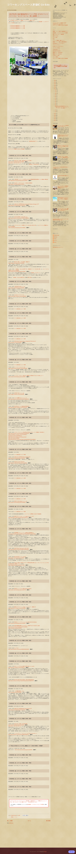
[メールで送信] (23, 815)
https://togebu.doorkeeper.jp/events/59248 (16, 287)
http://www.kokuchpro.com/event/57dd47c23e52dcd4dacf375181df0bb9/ (22, 439)
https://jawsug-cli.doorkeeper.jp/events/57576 (16, 205)
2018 (55, 87)
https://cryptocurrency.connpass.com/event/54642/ (17, 368)
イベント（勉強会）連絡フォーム (58, 40)
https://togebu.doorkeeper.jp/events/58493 (16, 263)
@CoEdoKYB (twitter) (56, 50)
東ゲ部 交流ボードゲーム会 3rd (20, 556)
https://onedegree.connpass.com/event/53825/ (17, 434)
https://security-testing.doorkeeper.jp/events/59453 (17, 626)
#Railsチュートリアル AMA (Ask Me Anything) (22, 588)
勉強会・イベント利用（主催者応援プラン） (60, 31)
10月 (56, 93)
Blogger (45, 851)
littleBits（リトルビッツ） (36, 272)
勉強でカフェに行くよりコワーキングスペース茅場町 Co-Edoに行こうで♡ (63, 146)
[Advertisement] (17, 835)
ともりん (55, 240)
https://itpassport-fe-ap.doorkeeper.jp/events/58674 (18, 180)
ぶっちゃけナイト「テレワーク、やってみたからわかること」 (25, 733)
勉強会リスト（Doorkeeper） (58, 52)
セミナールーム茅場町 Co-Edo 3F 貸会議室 (16, 149)
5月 (55, 101)
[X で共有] (25, 815)
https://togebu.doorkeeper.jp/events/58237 (16, 557)
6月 (55, 99)
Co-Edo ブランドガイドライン (58, 46)
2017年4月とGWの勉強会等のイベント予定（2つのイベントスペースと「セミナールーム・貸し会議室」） (61, 107)
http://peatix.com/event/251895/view (15, 435)
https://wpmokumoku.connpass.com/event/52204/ (17, 407)
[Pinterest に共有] (27, 815)
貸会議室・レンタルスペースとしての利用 (35, 804)
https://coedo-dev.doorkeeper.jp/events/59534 (17, 502)
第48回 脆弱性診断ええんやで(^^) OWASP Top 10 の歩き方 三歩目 (27, 625)
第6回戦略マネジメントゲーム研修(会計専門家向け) (24, 532)
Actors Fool (10, 726)
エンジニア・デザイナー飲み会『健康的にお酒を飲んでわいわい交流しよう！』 (29, 375)
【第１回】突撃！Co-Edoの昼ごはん (21, 216)
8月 (55, 96)
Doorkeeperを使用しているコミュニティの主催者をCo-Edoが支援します (61, 66)
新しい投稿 (9, 820)
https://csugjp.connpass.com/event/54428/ (16, 394)
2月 (55, 110)
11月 (56, 91)
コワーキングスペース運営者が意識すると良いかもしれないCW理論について (63, 187)
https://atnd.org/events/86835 (13, 438)
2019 (55, 85)
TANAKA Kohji (56, 235)
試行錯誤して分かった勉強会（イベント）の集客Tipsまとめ (63, 157)
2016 (55, 113)
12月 (56, 90)
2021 (55, 82)
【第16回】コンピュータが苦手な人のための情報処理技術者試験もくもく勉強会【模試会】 (31, 179)
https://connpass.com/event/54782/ (15, 628)
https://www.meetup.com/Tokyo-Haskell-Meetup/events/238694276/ (21, 680)
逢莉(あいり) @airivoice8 (34, 164)
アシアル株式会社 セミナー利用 (20, 318)
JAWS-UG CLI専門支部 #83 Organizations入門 (23, 708)
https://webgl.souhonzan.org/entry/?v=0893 (16, 565)
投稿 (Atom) (11, 823)
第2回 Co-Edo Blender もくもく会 (20, 501)
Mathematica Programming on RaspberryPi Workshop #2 (25, 341)
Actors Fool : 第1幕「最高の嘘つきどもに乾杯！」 (23, 160)
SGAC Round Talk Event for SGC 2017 (21, 548)
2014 (55, 117)
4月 (55, 103)
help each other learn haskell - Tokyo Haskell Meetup (24, 679)
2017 (55, 88)
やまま (55, 242)
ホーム (29, 820)
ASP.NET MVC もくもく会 (19, 393)
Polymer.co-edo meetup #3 (19, 461)
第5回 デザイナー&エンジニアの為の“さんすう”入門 (23, 516)
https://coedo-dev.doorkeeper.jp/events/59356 (17, 376)
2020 (55, 83)
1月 (55, 111)
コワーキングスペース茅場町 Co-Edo (28, 4)
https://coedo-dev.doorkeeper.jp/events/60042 (17, 623)
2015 (55, 115)
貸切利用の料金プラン (33, 141)
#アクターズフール (17, 726)
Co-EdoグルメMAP (56, 55)
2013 (55, 118)
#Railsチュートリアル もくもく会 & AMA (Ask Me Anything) (25, 622)
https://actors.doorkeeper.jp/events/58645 (16, 161)
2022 (55, 80)
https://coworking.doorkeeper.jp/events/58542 (16, 227)
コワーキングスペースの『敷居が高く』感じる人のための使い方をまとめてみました (63, 209)
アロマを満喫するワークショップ (20, 397)
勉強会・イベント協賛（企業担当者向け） (60, 41)
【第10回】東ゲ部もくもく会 (19, 286)
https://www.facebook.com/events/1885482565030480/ (18, 649)
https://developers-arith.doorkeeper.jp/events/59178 (18, 517)
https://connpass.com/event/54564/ (15, 342)
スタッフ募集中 (55, 56)
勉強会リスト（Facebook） (57, 53)
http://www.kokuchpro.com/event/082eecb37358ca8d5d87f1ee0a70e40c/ (22, 533)
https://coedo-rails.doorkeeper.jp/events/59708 (17, 589)
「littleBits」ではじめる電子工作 (19, 277)
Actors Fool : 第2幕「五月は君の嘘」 (21, 723)
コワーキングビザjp (56, 47)
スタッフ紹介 (55, 37)
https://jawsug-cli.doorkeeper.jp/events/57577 (16, 458)
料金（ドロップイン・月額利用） (58, 34)
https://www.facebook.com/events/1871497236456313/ (18, 399)
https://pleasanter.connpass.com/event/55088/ (17, 608)
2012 (55, 120)
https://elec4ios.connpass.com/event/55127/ (16, 667)
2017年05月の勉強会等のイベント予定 (17, 28)
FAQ (53, 38)
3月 (55, 104)
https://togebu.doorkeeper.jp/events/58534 (16, 184)
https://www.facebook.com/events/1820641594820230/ (18, 433)
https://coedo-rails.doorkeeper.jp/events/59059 (23, 749)
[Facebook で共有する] (26, 815)
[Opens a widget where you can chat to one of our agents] (71, 851)
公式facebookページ (56, 49)
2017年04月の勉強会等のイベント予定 (17, 26)
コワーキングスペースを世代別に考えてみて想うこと (63, 126)
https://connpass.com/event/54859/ (15, 692)
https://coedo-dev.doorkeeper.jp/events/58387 (17, 271)
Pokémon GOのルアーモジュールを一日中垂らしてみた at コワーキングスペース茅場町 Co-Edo (63, 199)
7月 (55, 98)
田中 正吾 (29, 277)
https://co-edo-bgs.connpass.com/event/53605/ (17, 296)
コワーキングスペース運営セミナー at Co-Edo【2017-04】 (25, 225)
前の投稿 (48, 820)
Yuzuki (55, 238)
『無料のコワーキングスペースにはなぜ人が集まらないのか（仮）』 (63, 136)
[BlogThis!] (24, 815)
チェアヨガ (16, 648)
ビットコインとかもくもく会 (19, 367)
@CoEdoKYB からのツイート (58, 247)
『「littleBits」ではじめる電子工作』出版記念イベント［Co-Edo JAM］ (27, 269)
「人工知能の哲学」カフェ (19, 691)
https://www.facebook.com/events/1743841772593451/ (18, 218)
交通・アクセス (55, 35)
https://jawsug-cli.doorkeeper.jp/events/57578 (16, 709)
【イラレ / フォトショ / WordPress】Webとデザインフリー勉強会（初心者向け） (29, 432)
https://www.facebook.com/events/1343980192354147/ (18, 734)
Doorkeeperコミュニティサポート (58, 43)
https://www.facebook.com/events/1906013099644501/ (18, 549)
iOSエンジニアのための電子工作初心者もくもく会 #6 (24, 666)
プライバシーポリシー (57, 44)
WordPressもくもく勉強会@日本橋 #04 (21, 406)
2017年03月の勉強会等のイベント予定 (17, 25)
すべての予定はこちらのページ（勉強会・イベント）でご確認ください (21, 20)
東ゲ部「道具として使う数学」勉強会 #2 (22, 261)
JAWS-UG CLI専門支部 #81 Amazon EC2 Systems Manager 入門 (26, 204)
